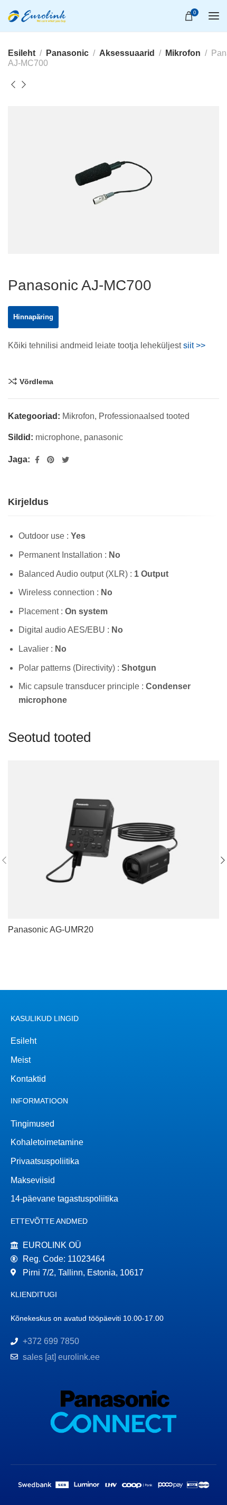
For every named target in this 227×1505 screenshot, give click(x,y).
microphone (57, 437)
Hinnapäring (33, 317)
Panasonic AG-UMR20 (50, 929)
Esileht (21, 53)
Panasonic (67, 53)
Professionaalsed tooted (144, 416)
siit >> (194, 345)
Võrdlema (36, 381)
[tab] (28, 502)
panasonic (103, 437)
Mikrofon (183, 53)
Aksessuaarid (127, 53)
